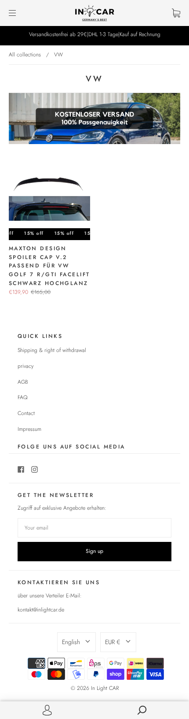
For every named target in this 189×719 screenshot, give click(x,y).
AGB (23, 382)
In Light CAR (105, 688)
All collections (25, 55)
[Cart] (176, 13)
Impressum (29, 429)
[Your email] (94, 527)
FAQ (23, 397)
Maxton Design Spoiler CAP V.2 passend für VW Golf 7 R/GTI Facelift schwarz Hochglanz (49, 266)
